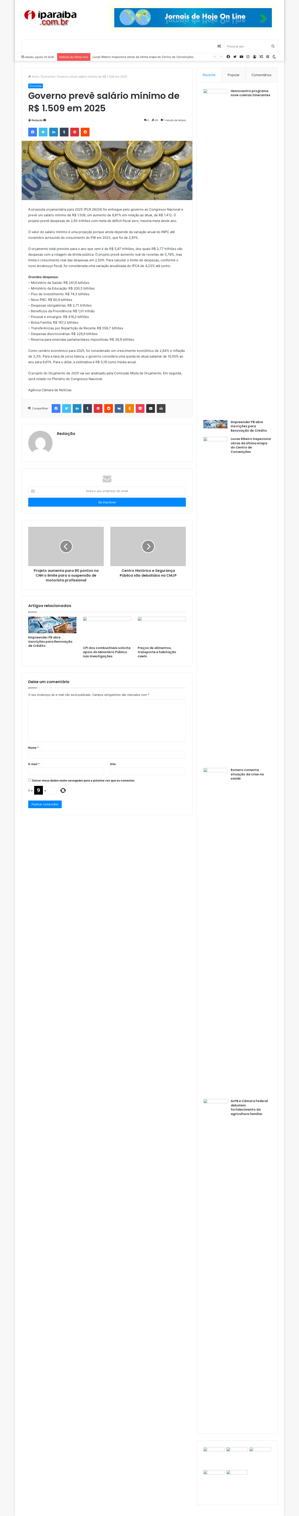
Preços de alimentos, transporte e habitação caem (157, 652)
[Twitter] (43, 132)
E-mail (34, 764)
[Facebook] (32, 132)
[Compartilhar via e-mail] (150, 408)
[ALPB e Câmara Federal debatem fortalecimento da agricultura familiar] (215, 1263)
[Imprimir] (161, 408)
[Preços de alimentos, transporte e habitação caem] (162, 630)
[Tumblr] (64, 132)
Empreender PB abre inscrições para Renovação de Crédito (50, 641)
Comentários (261, 75)
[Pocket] (140, 408)
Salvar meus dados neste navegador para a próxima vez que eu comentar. (83, 780)
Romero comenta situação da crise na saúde (123, 57)
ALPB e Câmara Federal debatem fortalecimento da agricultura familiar (249, 1107)
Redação (37, 120)
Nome (33, 747)
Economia (47, 76)
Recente (209, 75)
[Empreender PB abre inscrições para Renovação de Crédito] (52, 625)
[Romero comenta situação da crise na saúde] (215, 932)
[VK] (119, 408)
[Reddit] (85, 132)
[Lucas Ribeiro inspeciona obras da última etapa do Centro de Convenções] (215, 601)
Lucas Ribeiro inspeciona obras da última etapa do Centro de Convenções (251, 445)
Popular (234, 75)
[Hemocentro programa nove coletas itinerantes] (215, 253)
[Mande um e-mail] (44, 120)
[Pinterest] (74, 132)
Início (35, 76)
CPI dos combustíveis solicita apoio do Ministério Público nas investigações (106, 652)
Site (113, 764)
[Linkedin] (53, 132)
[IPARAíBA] (50, 18)
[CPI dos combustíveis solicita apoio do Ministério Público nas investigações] (107, 630)
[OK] (129, 408)
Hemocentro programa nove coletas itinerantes (250, 93)
